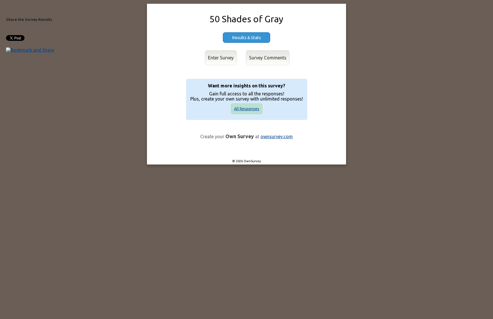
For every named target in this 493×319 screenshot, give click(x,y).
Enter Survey (221, 57)
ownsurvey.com (276, 136)
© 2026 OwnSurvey (246, 161)
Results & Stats (246, 37)
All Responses (246, 109)
